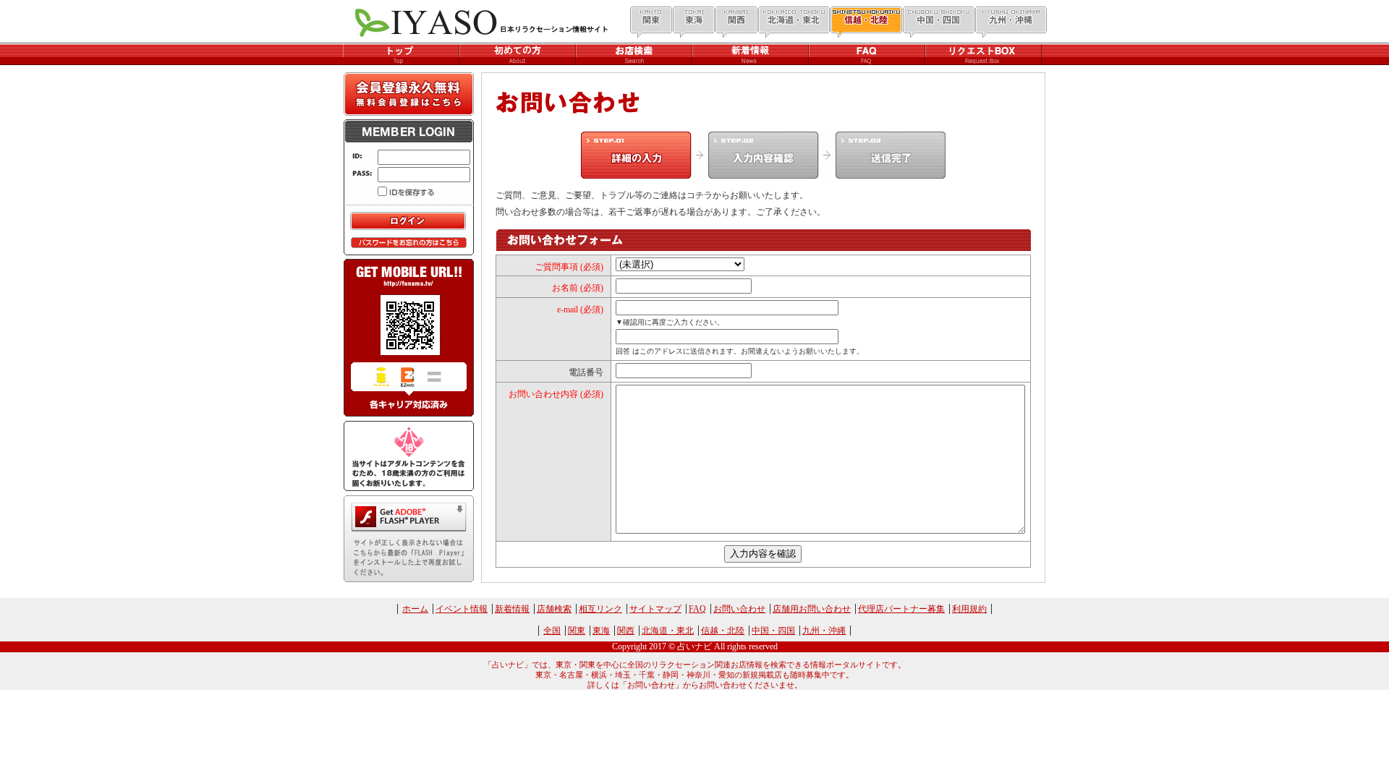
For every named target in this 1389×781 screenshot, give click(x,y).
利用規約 (969, 609)
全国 (552, 631)
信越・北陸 (722, 631)
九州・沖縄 (824, 631)
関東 (576, 631)
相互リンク (600, 609)
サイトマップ (655, 609)
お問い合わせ (739, 609)
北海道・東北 (668, 631)
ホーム (415, 609)
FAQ (697, 609)
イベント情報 (462, 609)
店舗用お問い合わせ (812, 609)
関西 (625, 631)
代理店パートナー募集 (901, 609)
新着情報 (512, 609)
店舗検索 (554, 609)
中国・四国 (773, 631)
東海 (601, 631)
